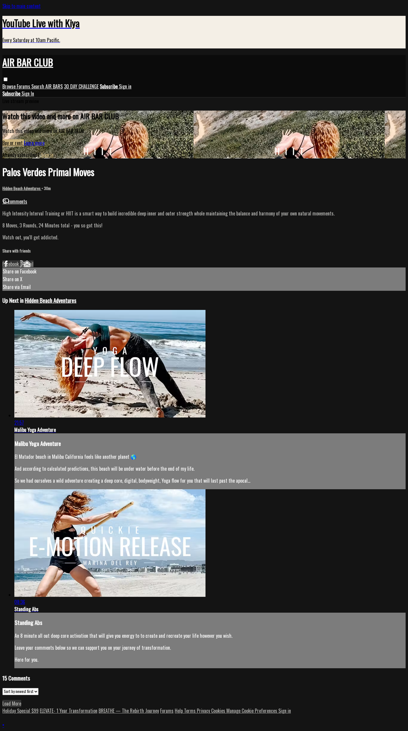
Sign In (28, 93)
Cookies (218, 710)
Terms (190, 710)
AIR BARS (54, 86)
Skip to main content (21, 6)
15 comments (14, 201)
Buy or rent (13, 142)
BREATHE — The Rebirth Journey (129, 710)
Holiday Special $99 (20, 710)
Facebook (11, 263)
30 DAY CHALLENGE (81, 86)
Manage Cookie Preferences (252, 710)
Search (38, 86)
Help (179, 710)
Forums (24, 86)
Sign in (125, 86)
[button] (5, 79)
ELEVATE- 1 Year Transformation (68, 710)
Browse (9, 86)
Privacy (204, 710)
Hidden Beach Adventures (22, 188)
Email (28, 263)
